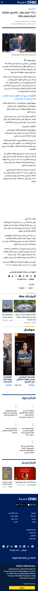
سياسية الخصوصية (29, 583)
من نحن (34, 519)
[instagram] (23, 276)
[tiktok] (12, 276)
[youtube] (20, 276)
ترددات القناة (14, 519)
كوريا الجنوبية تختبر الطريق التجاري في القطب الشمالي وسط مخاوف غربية (27, 431)
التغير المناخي (32, 484)
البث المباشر (32, 533)
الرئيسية (33, 513)
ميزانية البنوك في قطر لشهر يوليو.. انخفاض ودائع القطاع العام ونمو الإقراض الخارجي (27, 449)
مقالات (34, 323)
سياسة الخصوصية (31, 530)
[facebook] (35, 276)
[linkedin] (27, 276)
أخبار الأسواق (32, 9)
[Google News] (22, 279)
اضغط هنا (25, 264)
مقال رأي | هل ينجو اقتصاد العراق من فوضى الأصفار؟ (9, 430)
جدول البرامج (32, 538)
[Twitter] (31, 276)
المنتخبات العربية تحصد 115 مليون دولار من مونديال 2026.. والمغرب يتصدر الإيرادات (25, 317)
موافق (21, 587)
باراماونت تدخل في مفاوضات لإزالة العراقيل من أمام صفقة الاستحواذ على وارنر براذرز (26, 413)
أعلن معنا (33, 516)
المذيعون (33, 535)
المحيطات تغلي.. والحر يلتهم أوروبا (25, 482)
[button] (27, 2)
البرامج (34, 522)
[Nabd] (31, 279)
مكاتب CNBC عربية (13, 513)
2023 (18, 159)
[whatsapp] (16, 276)
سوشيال (31, 384)
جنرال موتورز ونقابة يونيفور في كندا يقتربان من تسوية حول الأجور (10, 412)
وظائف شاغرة (14, 516)
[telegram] (9, 276)
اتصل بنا (16, 522)
